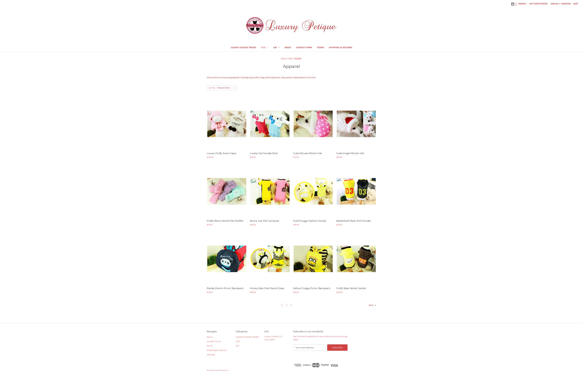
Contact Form (304, 47)
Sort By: (212, 88)
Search (522, 3)
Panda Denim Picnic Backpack (225, 288)
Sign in (554, 3)
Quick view (224, 121)
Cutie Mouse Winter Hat (307, 153)
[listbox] (227, 88)
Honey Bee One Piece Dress (267, 288)
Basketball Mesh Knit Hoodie (353, 220)
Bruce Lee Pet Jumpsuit (264, 220)
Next (371, 305)
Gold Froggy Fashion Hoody (309, 220)
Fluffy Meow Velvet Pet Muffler (225, 220)
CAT (275, 47)
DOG (263, 47)
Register (566, 3)
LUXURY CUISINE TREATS (243, 47)
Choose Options (227, 126)
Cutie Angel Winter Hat (350, 153)
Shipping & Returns (340, 47)
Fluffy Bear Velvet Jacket (351, 288)
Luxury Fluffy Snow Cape (221, 153)
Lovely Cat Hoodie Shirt (264, 153)
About (288, 47)
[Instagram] (512, 4)
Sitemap (211, 354)
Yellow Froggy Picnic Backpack (311, 288)
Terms (320, 47)
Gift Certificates (538, 3)
